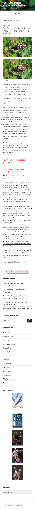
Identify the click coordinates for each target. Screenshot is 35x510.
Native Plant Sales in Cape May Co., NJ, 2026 (17, 308)
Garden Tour (7, 348)
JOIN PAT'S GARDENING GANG (17, 271)
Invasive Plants (8, 356)
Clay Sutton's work (9, 344)
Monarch (6, 360)
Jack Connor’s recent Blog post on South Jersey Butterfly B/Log (17, 243)
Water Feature (7, 375)
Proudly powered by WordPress (12, 505)
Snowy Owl (6, 371)
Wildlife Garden (8, 379)
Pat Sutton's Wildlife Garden (15, 4)
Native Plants (7, 363)
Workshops (6, 383)
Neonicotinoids (8, 239)
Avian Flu (6, 332)
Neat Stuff (6, 367)
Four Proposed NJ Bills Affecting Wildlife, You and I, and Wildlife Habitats (16, 31)
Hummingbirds (8, 352)
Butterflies (6, 340)
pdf (9, 162)
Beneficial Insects (8, 336)
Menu (18, 13)
